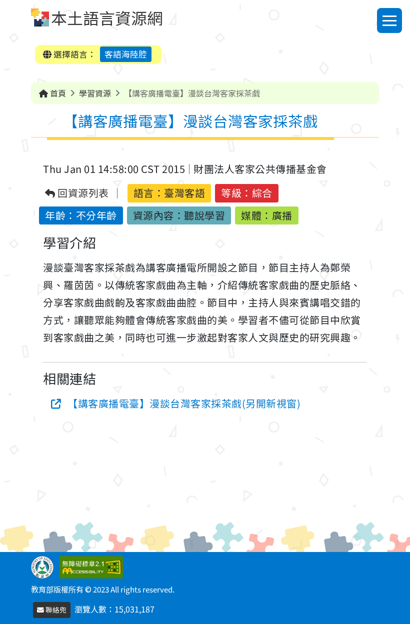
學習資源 (95, 93)
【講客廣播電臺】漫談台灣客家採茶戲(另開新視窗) (184, 403)
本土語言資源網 (107, 17)
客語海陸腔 (125, 54)
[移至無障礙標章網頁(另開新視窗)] (93, 566)
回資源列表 (82, 193)
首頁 (57, 93)
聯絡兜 (55, 609)
